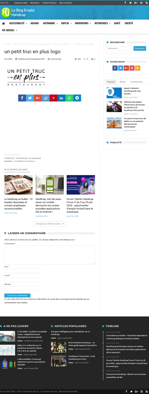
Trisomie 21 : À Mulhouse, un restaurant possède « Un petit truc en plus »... (42, 44)
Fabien (20, 341)
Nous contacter (65, 3)
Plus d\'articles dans (16, 169)
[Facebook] (125, 2)
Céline (9, 59)
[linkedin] (61, 98)
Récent (123, 82)
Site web (7, 284)
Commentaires (136, 82)
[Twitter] (130, 2)
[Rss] (146, 2)
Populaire (111, 82)
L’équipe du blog (20, 3)
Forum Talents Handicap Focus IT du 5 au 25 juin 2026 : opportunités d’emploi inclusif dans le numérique (80, 205)
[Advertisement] (49, 127)
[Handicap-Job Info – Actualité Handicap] (17, 6)
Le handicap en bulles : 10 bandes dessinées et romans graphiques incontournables (18, 204)
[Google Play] (141, 2)
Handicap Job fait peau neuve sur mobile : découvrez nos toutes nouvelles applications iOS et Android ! (48, 205)
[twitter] (30, 98)
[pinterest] (53, 98)
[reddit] (46, 98)
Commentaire (10, 244)
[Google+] (136, 2)
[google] (38, 98)
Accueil (7, 44)
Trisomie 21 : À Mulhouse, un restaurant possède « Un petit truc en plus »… (22, 157)
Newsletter (35, 3)
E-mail (7, 275)
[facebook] (22, 98)
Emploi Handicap (49, 3)
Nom (6, 267)
